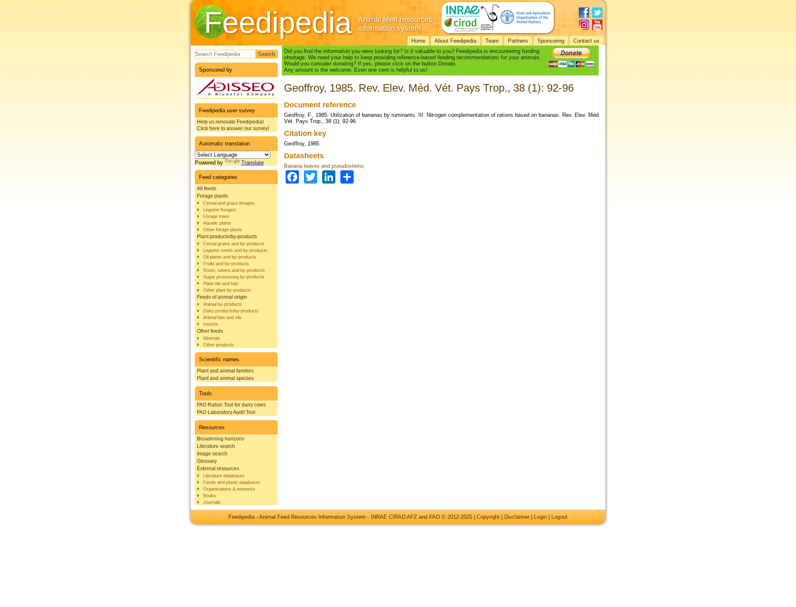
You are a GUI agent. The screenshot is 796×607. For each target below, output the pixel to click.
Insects (210, 324)
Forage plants (212, 196)
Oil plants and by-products (229, 256)
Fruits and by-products (226, 263)
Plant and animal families (225, 371)
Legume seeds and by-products (235, 250)
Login (540, 517)
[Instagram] (584, 24)
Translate (252, 163)
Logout (559, 517)
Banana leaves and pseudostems (324, 166)
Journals (212, 502)
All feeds (206, 188)
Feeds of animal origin (222, 297)
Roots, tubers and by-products (234, 270)
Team (492, 41)
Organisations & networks (229, 488)
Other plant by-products (227, 290)
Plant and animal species (225, 378)
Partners (518, 41)
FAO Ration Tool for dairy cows (231, 405)
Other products (218, 344)
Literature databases (224, 475)
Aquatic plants (217, 222)
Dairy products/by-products (231, 310)
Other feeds (210, 331)
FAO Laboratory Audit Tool (226, 412)
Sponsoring (550, 41)
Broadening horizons (220, 439)
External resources (218, 469)
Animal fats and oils (222, 317)
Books (209, 495)
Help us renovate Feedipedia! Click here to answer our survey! (233, 125)
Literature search (216, 446)
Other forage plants (222, 229)
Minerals (211, 338)
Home (418, 41)
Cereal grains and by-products (234, 243)
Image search (212, 454)
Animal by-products (222, 304)
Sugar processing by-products (234, 276)
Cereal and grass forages (229, 203)
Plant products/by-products (227, 236)
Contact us (586, 41)
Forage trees (216, 216)
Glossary (207, 461)
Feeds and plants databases (231, 482)
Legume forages (219, 209)
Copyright (488, 517)
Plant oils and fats (220, 283)
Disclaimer (516, 517)
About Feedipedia (455, 41)
